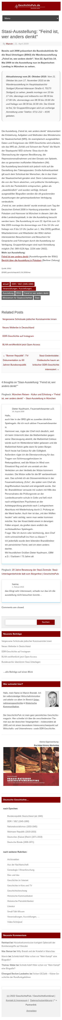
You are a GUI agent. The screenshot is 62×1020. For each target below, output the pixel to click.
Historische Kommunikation (20, 896)
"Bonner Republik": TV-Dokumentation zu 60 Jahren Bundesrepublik (16, 360)
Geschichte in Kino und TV (19, 885)
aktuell (6, 284)
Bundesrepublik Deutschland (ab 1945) (25, 816)
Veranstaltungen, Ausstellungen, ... (19, 288)
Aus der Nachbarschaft (17, 865)
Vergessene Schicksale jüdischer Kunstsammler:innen (29, 319)
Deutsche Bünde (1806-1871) (20, 842)
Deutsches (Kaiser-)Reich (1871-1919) (24, 837)
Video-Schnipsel (14, 922)
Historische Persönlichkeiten (20, 901)
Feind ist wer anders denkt (36, 293)
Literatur (11, 906)
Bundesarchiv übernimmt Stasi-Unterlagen (21, 662)
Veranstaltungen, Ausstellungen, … (23, 917)
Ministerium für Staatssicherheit (17, 298)
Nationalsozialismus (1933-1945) (22, 826)
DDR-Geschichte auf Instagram (18, 336)
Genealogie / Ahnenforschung (20, 870)
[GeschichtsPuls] (31, 10)
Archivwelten (13, 859)
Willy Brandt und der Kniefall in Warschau (36, 951)
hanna (15, 584)
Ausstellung (8, 293)
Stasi (37, 298)
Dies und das (13, 875)
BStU (18, 293)
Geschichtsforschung (17, 891)
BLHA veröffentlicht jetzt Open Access (21, 344)
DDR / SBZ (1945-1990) (22, 284)
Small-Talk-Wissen (15, 911)
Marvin (9, 43)
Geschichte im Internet (17, 880)
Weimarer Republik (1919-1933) (21, 832)
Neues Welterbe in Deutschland (18, 327)
